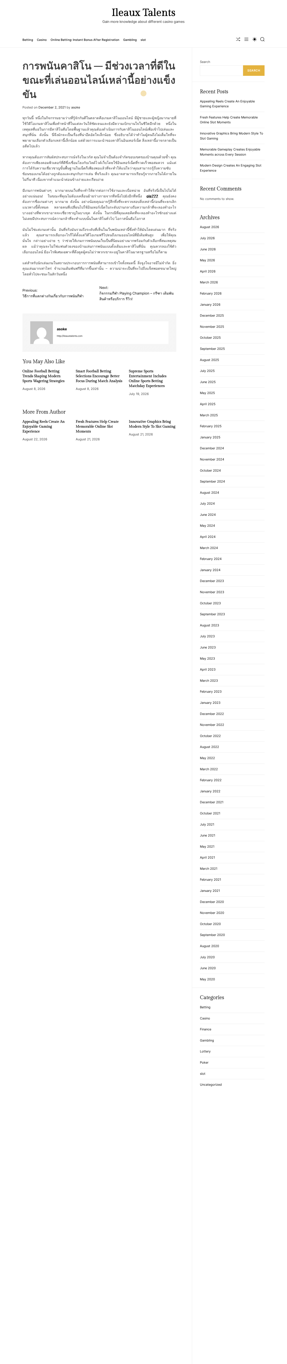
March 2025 (209, 415)
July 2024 (207, 503)
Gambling (130, 40)
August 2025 (209, 360)
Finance (205, 1029)
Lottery (205, 1051)
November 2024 (212, 459)
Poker (204, 1062)
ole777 (152, 196)
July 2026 (207, 238)
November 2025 (212, 327)
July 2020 (207, 957)
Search (205, 62)
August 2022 (209, 747)
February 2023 (211, 691)
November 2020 (212, 913)
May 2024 (207, 526)
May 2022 (207, 758)
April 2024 (208, 537)
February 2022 (211, 780)
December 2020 (212, 902)
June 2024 (208, 515)
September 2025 (212, 349)
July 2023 (207, 636)
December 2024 (212, 448)
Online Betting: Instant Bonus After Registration (85, 40)
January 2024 (210, 570)
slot (143, 40)
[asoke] (41, 332)
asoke (75, 107)
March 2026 (209, 282)
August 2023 (209, 625)
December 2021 (211, 802)
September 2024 (212, 481)
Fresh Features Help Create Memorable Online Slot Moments (97, 426)
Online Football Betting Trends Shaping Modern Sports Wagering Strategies (43, 376)
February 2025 (211, 426)
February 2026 (211, 293)
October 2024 (210, 470)
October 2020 (210, 924)
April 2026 (208, 271)
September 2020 (212, 935)
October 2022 (210, 736)
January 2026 (210, 304)
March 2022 (209, 769)
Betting (27, 40)
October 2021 (210, 813)
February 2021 (210, 879)
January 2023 (210, 703)
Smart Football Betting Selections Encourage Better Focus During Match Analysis (99, 376)
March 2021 (208, 869)
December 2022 (212, 714)
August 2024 (209, 492)
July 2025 (207, 371)
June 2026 (208, 249)
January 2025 (210, 437)
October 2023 (210, 603)
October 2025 (210, 337)
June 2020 (208, 968)
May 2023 (207, 658)
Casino (42, 40)
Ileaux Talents (143, 13)
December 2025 (212, 315)
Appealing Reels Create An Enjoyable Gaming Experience (43, 426)
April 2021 (207, 857)
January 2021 (210, 891)
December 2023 (212, 581)
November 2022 (212, 725)
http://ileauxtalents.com (69, 335)
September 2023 (212, 614)
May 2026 (207, 260)
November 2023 (212, 592)
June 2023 (208, 647)
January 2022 (210, 791)
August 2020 (209, 946)
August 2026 (209, 227)
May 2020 (207, 979)
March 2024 (209, 548)
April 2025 (208, 404)
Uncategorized (211, 1084)
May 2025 (207, 393)
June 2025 (208, 382)
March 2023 (209, 680)
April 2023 (208, 669)
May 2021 (207, 846)
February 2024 (211, 559)
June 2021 (207, 835)
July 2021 (207, 824)
